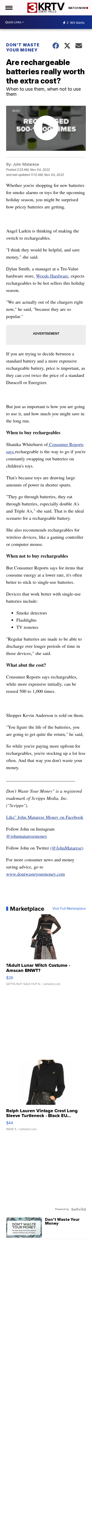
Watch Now (77, 7)
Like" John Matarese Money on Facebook (44, 817)
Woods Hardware (52, 276)
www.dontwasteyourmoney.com (35, 874)
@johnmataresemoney (26, 836)
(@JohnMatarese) (66, 848)
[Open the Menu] (8, 7)
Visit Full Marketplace (69, 908)
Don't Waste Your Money (23, 47)
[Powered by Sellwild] (78, 1209)
